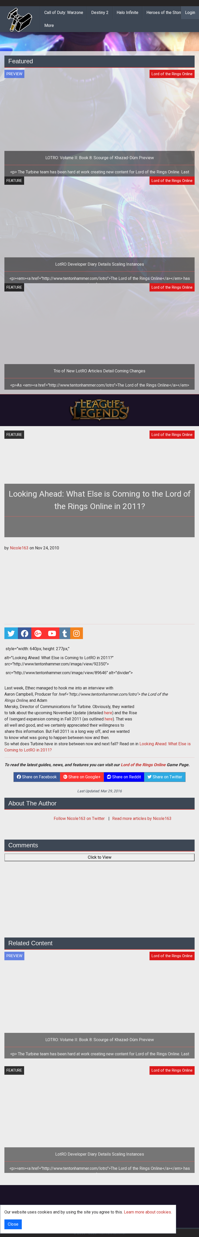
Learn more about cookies (147, 1212)
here (108, 712)
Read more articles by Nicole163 (142, 818)
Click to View (99, 857)
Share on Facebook (39, 776)
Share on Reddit (126, 776)
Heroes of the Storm (164, 12)
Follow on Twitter (80, 818)
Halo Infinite (127, 12)
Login (190, 12)
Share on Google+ (84, 776)
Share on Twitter (167, 776)
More (49, 25)
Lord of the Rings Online (143, 764)
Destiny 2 (100, 12)
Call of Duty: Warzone (63, 12)
